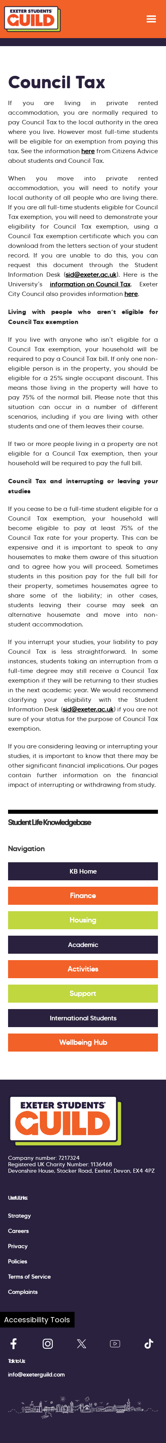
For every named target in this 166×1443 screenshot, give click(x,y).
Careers (18, 1230)
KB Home (83, 871)
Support (83, 993)
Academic (83, 944)
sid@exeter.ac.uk (91, 274)
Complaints (22, 1291)
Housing (83, 920)
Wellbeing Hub (83, 1042)
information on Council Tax (90, 284)
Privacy (18, 1246)
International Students (83, 1018)
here (88, 151)
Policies (17, 1261)
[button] (151, 19)
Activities (83, 969)
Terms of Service (29, 1276)
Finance (83, 895)
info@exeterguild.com (36, 1374)
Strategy (19, 1215)
